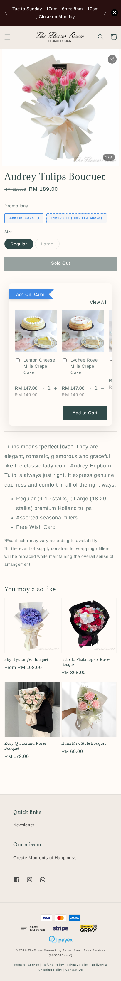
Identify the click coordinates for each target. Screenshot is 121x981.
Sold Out (60, 263)
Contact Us (74, 969)
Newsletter (24, 825)
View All (98, 302)
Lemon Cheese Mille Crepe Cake (39, 366)
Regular (19, 244)
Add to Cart (85, 412)
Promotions (16, 205)
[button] (7, 37)
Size (8, 231)
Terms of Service (26, 964)
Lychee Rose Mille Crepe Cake (84, 366)
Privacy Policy (78, 964)
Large (47, 244)
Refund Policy (53, 964)
